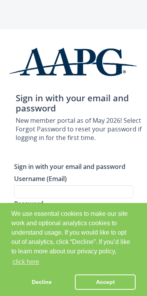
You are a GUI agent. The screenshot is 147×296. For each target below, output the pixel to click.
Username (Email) (40, 178)
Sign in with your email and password (69, 166)
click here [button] (26, 261)
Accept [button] (105, 282)
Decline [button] (42, 282)
